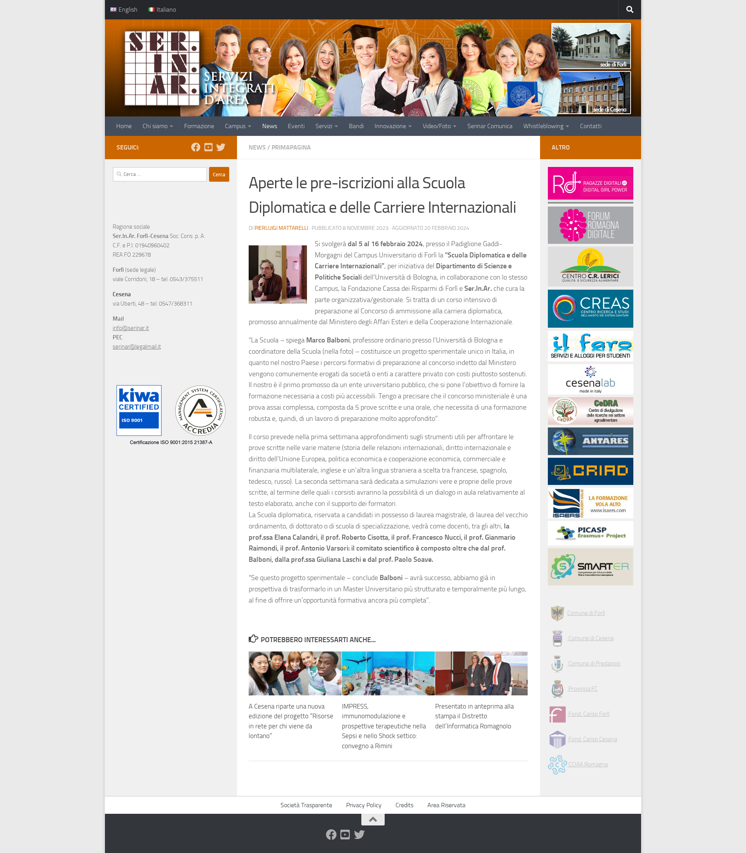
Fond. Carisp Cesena (592, 739)
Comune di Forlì (586, 613)
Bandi (356, 126)
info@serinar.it (131, 328)
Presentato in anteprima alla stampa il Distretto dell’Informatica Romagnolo (474, 716)
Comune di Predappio (594, 663)
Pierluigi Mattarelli (281, 228)
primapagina (291, 147)
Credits (404, 805)
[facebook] (195, 147)
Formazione (199, 126)
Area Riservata (446, 805)
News (269, 126)
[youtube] (208, 147)
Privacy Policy (364, 805)
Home (124, 126)
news (257, 147)
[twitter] (220, 147)
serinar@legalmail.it (137, 346)
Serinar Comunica (489, 126)
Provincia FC (582, 688)
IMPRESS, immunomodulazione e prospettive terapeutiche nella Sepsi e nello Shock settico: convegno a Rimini (384, 726)
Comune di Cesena (590, 638)
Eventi (296, 126)
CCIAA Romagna (587, 764)
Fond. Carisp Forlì (588, 714)
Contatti (590, 126)
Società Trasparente (306, 805)
